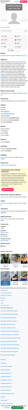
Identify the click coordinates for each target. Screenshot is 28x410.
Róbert (14, 265)
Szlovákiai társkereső (6, 386)
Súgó (2, 302)
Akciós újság (4, 400)
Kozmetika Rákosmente (7, 403)
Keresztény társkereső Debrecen (9, 314)
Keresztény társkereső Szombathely (10, 344)
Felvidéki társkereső (6, 376)
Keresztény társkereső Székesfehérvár (11, 338)
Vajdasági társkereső (6, 383)
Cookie (2, 300)
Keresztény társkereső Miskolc (8, 317)
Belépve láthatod (4, 232)
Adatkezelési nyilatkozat (6, 295)
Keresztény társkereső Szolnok (9, 341)
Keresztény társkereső (6, 366)
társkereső (3, 74)
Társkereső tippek (5, 305)
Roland (25, 265)
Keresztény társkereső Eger (8, 355)
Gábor (14, 282)
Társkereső (3, 363)
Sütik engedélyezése (17, 407)
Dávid (24, 282)
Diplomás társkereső (6, 373)
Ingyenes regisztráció (7, 189)
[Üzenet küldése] (25, 30)
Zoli (5, 282)
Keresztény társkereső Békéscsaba (10, 348)
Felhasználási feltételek (6, 293)
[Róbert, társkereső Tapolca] (15, 259)
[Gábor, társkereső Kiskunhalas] (15, 276)
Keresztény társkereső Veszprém (9, 351)
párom (17, 61)
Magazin (3, 397)
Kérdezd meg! (23, 55)
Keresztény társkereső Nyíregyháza (10, 331)
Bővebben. (7, 407)
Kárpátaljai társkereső (6, 380)
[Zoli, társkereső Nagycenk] (5, 276)
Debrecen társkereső (9, 113)
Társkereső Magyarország (7, 393)
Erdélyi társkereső (5, 369)
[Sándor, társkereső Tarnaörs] (5, 259)
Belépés (17, 1)
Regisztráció (23, 1)
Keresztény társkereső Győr (8, 327)
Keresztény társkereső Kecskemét (9, 334)
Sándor (4, 265)
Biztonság (3, 298)
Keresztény (5, 1)
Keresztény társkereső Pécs (8, 324)
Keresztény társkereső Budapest (9, 311)
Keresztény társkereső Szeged (9, 321)
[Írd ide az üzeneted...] (12, 31)
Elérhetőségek (4, 290)
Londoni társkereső (6, 390)
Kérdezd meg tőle (5, 157)
